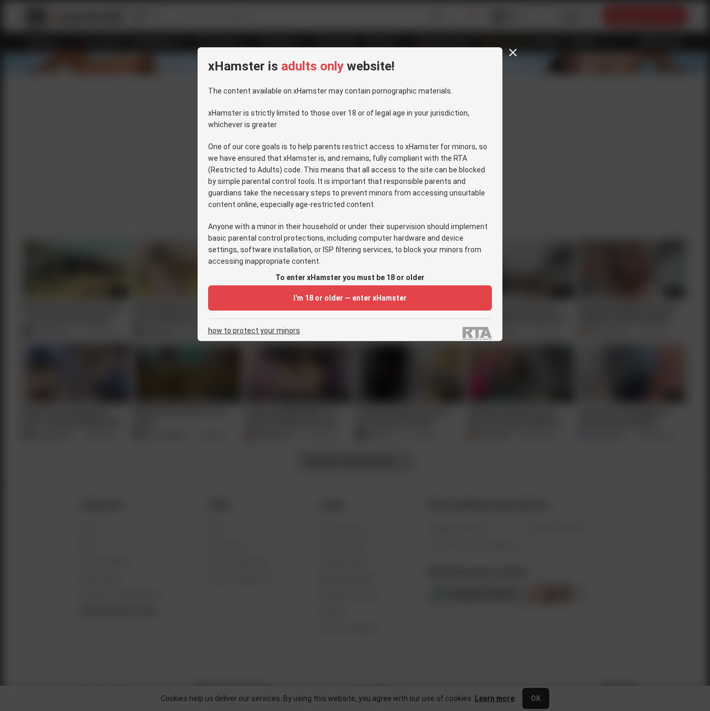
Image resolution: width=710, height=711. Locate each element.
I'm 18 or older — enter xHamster (350, 298)
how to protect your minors (254, 331)
